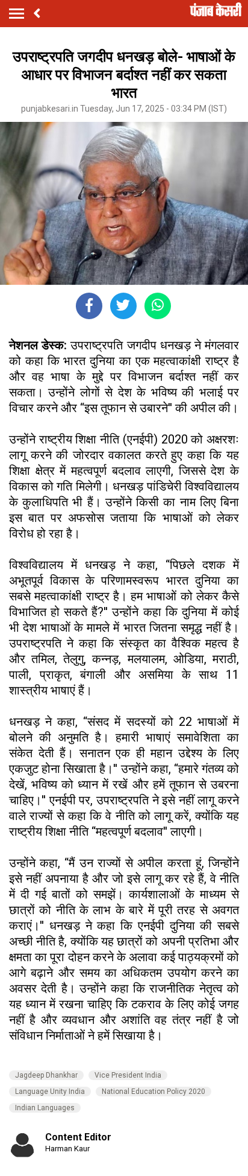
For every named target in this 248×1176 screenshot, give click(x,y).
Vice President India (128, 1075)
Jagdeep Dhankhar (46, 1075)
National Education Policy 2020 (153, 1091)
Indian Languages (45, 1108)
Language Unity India (50, 1091)
